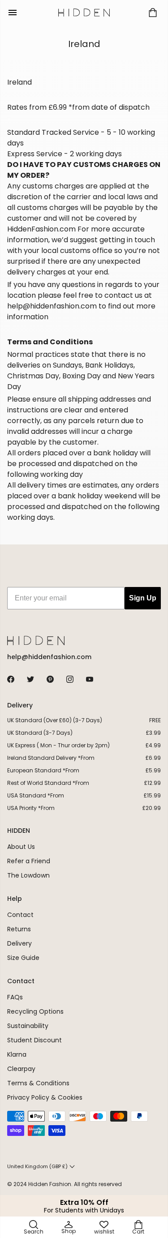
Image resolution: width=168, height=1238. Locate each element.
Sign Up (142, 598)
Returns (19, 929)
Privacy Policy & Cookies (44, 1097)
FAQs (15, 997)
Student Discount (34, 1040)
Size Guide (23, 957)
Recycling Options (35, 1011)
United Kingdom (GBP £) (37, 1166)
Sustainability (27, 1025)
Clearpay (21, 1068)
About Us (21, 846)
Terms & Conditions (38, 1083)
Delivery (19, 943)
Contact (20, 914)
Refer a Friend (28, 861)
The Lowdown (28, 875)
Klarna (16, 1054)
